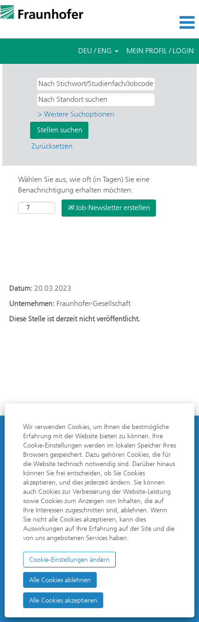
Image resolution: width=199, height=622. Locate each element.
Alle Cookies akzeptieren (63, 600)
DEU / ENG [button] (96, 50)
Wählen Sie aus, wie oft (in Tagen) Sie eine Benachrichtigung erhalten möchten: (83, 184)
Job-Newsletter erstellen (112, 207)
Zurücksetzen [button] (52, 146)
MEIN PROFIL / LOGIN (160, 50)
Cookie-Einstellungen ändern (69, 559)
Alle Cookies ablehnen (60, 580)
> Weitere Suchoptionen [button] (75, 114)
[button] (166, 22)
